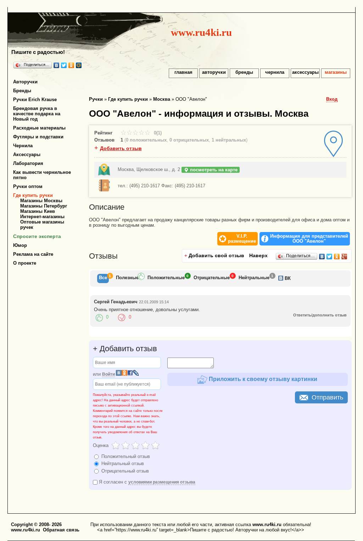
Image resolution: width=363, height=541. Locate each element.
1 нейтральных (229, 140)
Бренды (22, 90)
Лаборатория (28, 163)
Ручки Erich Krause (35, 99)
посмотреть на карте (213, 169)
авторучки (214, 72)
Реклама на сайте (33, 254)
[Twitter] (64, 65)
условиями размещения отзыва (161, 482)
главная (183, 72)
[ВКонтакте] (56, 65)
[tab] (103, 278)
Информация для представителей (309, 239)
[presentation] (103, 278)
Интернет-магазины (42, 216)
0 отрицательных (189, 140)
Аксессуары (26, 154)
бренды (244, 72)
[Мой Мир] (79, 65)
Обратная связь (61, 529)
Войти (108, 374)
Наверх (258, 255)
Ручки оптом (28, 186)
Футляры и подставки (38, 136)
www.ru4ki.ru (201, 32)
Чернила (23, 145)
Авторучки (25, 81)
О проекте (24, 263)
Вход (331, 99)
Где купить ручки (33, 195)
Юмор (20, 245)
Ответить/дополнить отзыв (320, 315)
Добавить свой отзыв (216, 255)
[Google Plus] (344, 256)
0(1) (157, 133)
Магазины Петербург (43, 206)
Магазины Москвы (41, 200)
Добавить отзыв (121, 148)
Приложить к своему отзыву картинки (262, 379)
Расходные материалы (39, 128)
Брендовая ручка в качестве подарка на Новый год (36, 114)
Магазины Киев (37, 211)
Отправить (327, 397)
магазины (336, 72)
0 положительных (146, 140)
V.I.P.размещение (242, 239)
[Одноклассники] (71, 65)
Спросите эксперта (37, 236)
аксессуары (305, 72)
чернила (274, 72)
